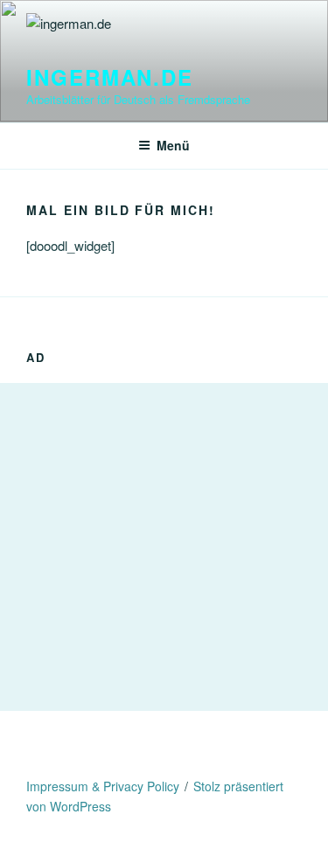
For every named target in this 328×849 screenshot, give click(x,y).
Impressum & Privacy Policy (102, 786)
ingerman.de (109, 77)
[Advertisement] (164, 547)
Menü (173, 145)
